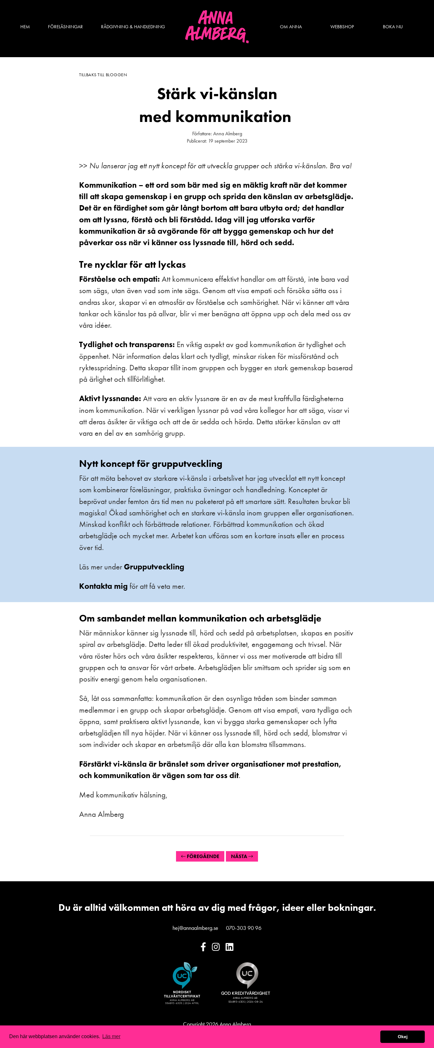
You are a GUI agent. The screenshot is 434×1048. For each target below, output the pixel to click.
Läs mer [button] (111, 1036)
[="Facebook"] (203, 947)
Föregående (202, 856)
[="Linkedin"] (230, 947)
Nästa (239, 856)
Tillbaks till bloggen (103, 74)
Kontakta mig (103, 586)
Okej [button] (403, 1036)
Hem (25, 27)
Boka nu (393, 27)
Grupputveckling (154, 566)
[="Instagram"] (216, 947)
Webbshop (342, 27)
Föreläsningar (65, 27)
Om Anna (291, 27)
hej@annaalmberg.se (195, 927)
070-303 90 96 (243, 927)
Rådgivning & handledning (133, 27)
